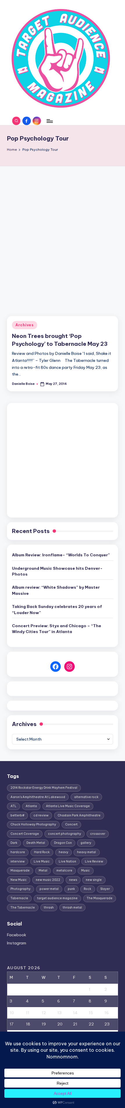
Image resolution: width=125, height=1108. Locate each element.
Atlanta (31, 806)
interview (17, 861)
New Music (18, 880)
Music (85, 870)
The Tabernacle (22, 907)
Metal (43, 870)
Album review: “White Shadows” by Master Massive (56, 590)
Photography (20, 889)
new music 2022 (48, 880)
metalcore (64, 870)
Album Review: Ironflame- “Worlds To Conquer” (61, 554)
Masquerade (20, 870)
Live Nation (67, 861)
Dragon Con (63, 843)
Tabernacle (19, 898)
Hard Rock (42, 852)
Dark (13, 843)
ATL (13, 806)
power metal (49, 889)
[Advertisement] (62, 231)
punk (71, 889)
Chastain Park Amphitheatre (79, 815)
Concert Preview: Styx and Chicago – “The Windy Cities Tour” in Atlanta (56, 628)
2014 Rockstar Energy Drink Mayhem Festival (43, 788)
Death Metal (35, 843)
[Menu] (49, 120)
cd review (41, 815)
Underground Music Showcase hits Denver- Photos (57, 571)
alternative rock (86, 797)
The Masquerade (99, 898)
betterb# (17, 815)
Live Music (42, 861)
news (73, 880)
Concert (71, 824)
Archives (24, 325)
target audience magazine (57, 898)
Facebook (16, 934)
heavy (63, 852)
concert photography (64, 834)
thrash (49, 907)
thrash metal (72, 907)
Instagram (16, 943)
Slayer (105, 889)
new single (94, 880)
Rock (87, 889)
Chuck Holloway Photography (33, 824)
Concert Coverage (24, 834)
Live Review (94, 861)
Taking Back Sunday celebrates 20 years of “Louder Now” (57, 609)
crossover (97, 834)
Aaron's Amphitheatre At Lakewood (37, 797)
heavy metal (86, 852)
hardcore (17, 852)
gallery (86, 843)
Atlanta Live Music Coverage (68, 806)
